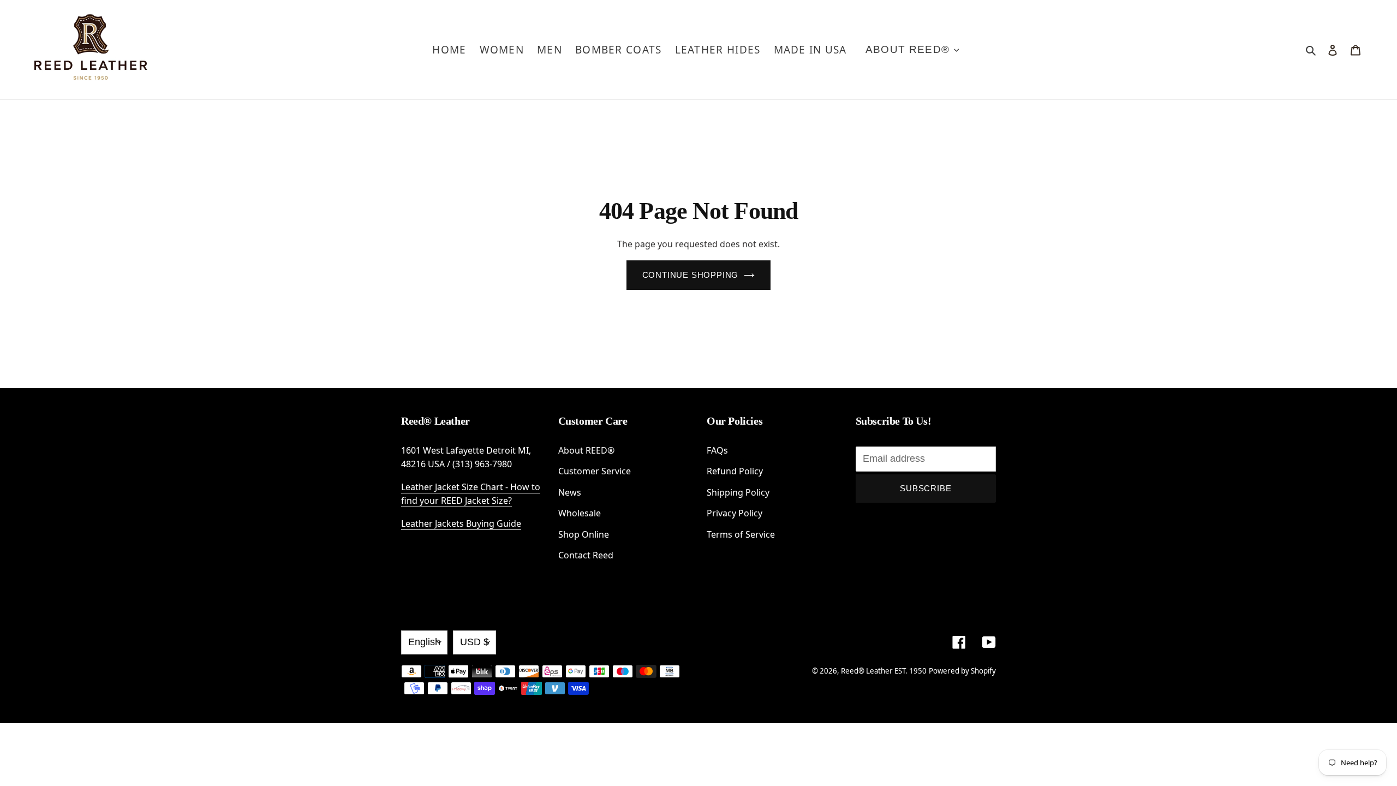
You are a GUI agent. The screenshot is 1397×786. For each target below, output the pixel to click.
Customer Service (594, 471)
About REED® (586, 450)
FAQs (717, 450)
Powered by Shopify (962, 671)
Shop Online (583, 534)
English (424, 641)
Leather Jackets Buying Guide (461, 523)
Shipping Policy (738, 492)
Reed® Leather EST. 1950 (884, 671)
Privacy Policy (734, 513)
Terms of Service (741, 534)
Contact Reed (585, 555)
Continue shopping (690, 274)
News (569, 492)
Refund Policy (735, 471)
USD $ (474, 641)
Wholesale (579, 513)
